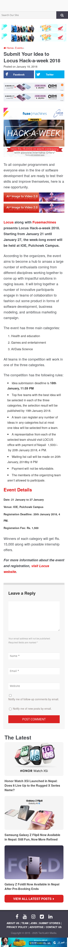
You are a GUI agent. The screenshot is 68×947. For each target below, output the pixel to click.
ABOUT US (13, 923)
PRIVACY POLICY (17, 927)
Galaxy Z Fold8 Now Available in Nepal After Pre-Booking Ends (32, 886)
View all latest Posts (33, 898)
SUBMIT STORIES (49, 923)
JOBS (33, 923)
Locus (9, 222)
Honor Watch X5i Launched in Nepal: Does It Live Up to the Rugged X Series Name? (32, 785)
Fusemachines (44, 222)
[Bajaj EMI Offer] (34, 942)
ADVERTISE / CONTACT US (45, 927)
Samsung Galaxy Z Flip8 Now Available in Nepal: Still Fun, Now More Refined (32, 837)
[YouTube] (25, 916)
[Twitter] (42, 916)
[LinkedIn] (50, 916)
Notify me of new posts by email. (32, 708)
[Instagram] (33, 916)
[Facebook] (17, 916)
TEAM (24, 923)
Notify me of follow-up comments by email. (33, 699)
